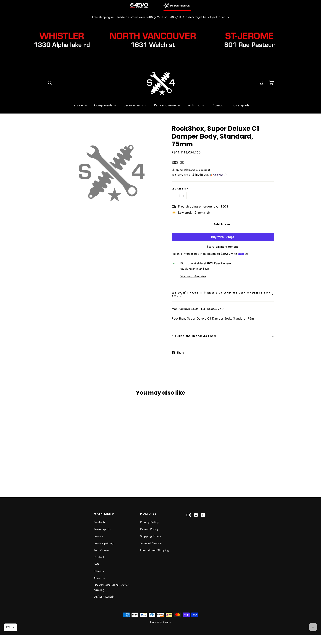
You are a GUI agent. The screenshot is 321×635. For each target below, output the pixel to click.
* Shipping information (194, 336)
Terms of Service (151, 543)
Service (78, 105)
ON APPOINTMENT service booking (111, 587)
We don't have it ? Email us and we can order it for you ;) (221, 294)
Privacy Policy (149, 522)
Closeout (218, 105)
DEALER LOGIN (104, 596)
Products (99, 522)
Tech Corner (101, 550)
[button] (223, 175)
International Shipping (154, 550)
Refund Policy (149, 529)
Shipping (177, 170)
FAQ (96, 564)
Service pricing (104, 543)
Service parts (134, 105)
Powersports (240, 105)
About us (99, 578)
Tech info (194, 105)
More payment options (223, 246)
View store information (193, 276)
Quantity (180, 188)
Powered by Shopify (160, 622)
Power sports (102, 529)
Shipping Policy (150, 536)
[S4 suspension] (177, 5)
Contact (99, 557)
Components (104, 105)
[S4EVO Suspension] (139, 5)
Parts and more (165, 105)
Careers (99, 571)
